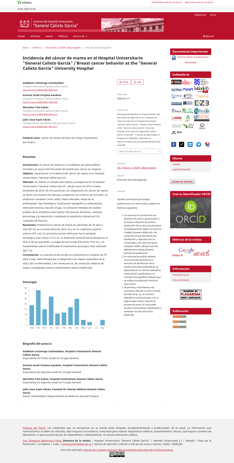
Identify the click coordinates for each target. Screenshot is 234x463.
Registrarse (200, 14)
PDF (139, 82)
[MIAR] (187, 88)
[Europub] (187, 117)
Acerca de (79, 36)
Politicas (63, 36)
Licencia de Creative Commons (101, 449)
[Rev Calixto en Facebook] (173, 146)
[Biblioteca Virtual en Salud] (187, 102)
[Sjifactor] (187, 95)
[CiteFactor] (176, 95)
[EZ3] (202, 102)
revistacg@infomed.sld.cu (76, 444)
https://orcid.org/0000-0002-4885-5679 (40, 90)
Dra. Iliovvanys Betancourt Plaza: (43, 440)
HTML (125, 82)
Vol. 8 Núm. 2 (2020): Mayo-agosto (63, 47)
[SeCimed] (176, 88)
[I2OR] (202, 125)
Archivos (35, 36)
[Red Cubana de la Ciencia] (202, 109)
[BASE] (202, 95)
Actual (21, 36)
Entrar (213, 14)
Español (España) (181, 169)
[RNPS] (202, 81)
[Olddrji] (176, 131)
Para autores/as (181, 279)
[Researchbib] (187, 109)
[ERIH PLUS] (176, 102)
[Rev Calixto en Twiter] (181, 146)
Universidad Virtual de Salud (167, 2)
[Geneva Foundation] (176, 125)
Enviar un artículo (183, 181)
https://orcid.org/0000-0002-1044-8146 (40, 102)
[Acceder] (190, 257)
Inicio (25, 47)
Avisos (49, 36)
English (176, 164)
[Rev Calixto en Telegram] (198, 146)
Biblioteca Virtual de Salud (199, 2)
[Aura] (187, 125)
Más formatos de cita (130, 151)
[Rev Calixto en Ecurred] (207, 146)
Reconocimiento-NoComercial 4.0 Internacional (146, 449)
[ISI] (176, 117)
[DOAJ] (176, 81)
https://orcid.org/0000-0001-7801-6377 (40, 127)
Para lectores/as (181, 274)
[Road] (187, 81)
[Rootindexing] (202, 117)
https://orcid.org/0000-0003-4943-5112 (40, 114)
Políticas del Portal (34, 428)
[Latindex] (202, 88)
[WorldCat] (176, 109)
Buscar (209, 36)
